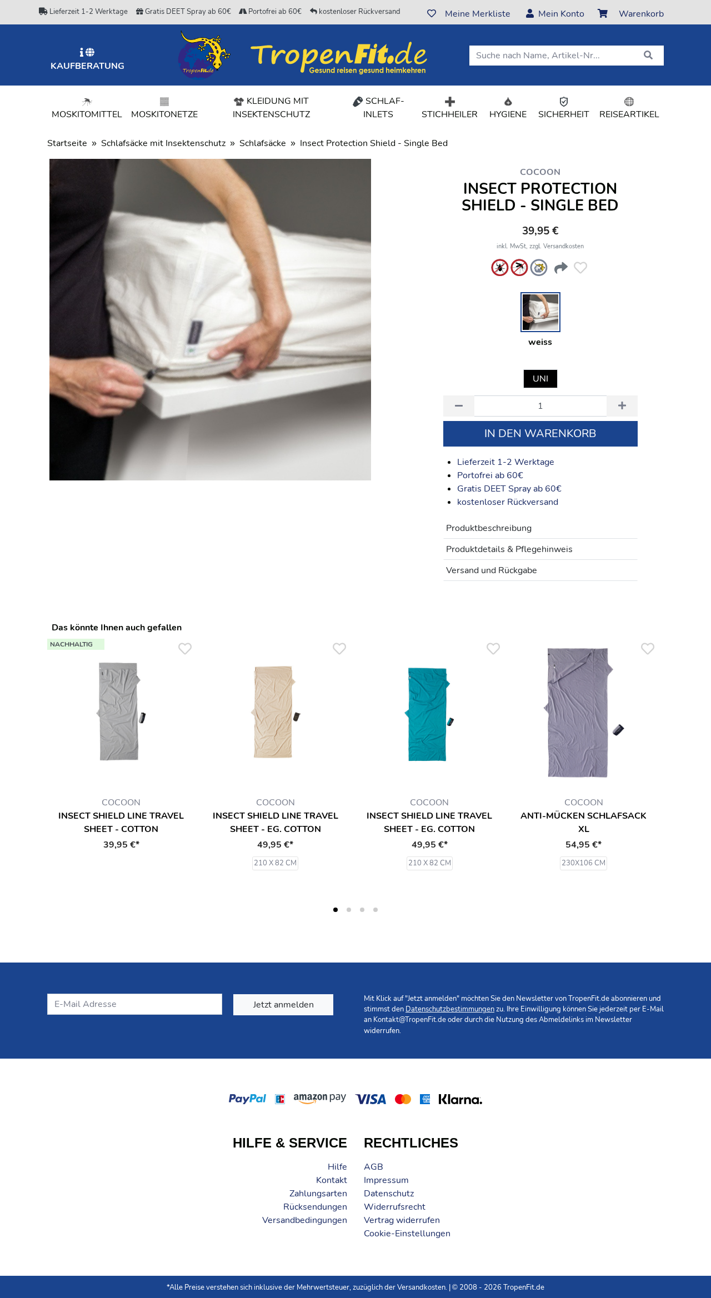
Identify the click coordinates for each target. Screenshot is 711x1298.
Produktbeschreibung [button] (489, 528)
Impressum (386, 1180)
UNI (540, 379)
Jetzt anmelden (283, 1005)
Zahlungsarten (318, 1193)
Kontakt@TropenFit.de (409, 1020)
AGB (373, 1167)
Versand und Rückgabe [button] (491, 570)
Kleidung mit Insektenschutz (271, 108)
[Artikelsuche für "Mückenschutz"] (519, 268)
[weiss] (540, 311)
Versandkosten (421, 1287)
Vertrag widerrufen (402, 1220)
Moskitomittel (87, 114)
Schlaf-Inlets (390, 108)
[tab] (335, 909)
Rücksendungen (315, 1207)
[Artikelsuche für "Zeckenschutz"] (500, 268)
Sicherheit (563, 114)
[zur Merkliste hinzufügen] (184, 649)
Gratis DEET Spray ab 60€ (187, 12)
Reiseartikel (629, 114)
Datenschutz (389, 1193)
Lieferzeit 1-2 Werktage (88, 12)
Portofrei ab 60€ (274, 12)
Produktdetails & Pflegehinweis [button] (509, 549)
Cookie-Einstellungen (407, 1233)
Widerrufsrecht (394, 1207)
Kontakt (331, 1180)
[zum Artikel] (275, 712)
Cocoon (540, 172)
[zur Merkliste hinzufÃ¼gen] (580, 268)
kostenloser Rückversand (358, 12)
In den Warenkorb (540, 433)
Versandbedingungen (304, 1220)
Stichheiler (450, 114)
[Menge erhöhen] (622, 406)
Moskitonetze (164, 114)
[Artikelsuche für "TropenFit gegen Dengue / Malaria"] (539, 268)
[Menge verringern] (458, 406)
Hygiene (508, 114)
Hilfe (337, 1167)
